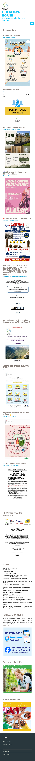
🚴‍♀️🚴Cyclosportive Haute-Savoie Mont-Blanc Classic (15, 173)
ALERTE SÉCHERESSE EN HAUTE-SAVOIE (16, 367)
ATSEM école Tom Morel (12, 35)
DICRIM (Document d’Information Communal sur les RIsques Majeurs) (16, 321)
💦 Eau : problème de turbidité (14, 463)
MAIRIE (6, 564)
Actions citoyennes (11, 699)
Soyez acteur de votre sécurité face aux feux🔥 (16, 414)
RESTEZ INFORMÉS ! (13, 615)
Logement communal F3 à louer (15, 127)
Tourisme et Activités (12, 662)
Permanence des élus (11, 90)
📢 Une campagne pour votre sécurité (17, 218)
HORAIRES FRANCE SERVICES (12, 514)
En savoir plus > (7, 625)
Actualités (9, 30)
